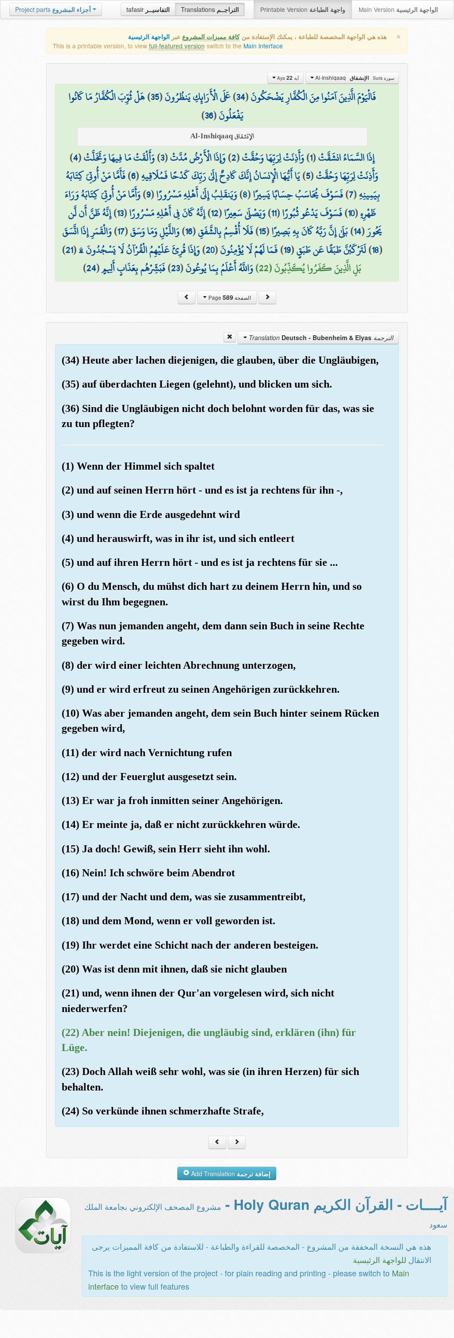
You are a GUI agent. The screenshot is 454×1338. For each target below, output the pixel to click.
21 (69, 249)
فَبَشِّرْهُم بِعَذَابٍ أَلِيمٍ (133, 268)
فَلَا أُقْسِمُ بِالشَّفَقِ (225, 231)
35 (155, 96)
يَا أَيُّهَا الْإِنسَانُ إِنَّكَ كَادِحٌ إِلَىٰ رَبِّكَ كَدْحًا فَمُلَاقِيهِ (220, 175)
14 (357, 231)
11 (274, 213)
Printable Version (302, 9)
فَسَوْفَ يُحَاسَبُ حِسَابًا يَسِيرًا (298, 194)
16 (188, 231)
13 (120, 213)
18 (375, 249)
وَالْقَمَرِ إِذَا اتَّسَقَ (87, 231)
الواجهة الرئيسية (149, 36)
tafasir (148, 9)
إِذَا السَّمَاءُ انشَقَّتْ (346, 157)
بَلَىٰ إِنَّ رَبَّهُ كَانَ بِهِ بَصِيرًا (310, 231)
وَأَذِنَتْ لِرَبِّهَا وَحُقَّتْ (273, 157)
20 (210, 249)
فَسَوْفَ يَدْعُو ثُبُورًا (312, 213)
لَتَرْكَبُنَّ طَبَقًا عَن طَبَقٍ (331, 249)
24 (91, 268)
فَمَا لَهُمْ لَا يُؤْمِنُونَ (249, 249)
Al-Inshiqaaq (354, 78)
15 (262, 231)
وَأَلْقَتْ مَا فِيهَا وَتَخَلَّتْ (119, 157)
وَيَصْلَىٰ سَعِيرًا (245, 213)
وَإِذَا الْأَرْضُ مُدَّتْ (198, 157)
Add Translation (229, 1173)
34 (240, 96)
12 (215, 213)
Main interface (263, 45)
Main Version (398, 9)
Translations (210, 9)
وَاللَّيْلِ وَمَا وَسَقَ (155, 231)
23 (175, 268)
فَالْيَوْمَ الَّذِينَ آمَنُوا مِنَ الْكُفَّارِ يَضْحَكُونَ (313, 96)
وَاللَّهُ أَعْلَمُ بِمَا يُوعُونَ (219, 268)
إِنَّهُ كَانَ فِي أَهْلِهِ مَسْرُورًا (167, 213)
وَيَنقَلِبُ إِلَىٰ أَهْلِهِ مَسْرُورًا (197, 194)
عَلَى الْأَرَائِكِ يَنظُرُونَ (198, 96)
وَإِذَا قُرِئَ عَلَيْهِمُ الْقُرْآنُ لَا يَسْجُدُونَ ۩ (139, 249)
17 (121, 231)
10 (351, 213)
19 (287, 249)
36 (209, 115)
